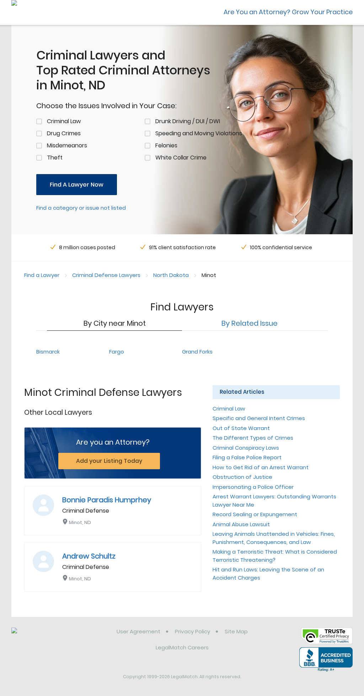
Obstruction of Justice (242, 477)
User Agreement (138, 631)
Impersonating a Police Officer (253, 487)
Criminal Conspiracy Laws (246, 447)
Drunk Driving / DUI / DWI (187, 121)
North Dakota (171, 275)
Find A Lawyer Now (76, 184)
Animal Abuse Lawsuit (241, 524)
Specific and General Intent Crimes (259, 418)
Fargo (116, 351)
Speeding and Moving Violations (198, 133)
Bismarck (48, 351)
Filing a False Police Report (247, 457)
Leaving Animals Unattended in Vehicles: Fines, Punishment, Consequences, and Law (274, 538)
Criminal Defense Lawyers (106, 275)
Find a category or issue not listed (81, 207)
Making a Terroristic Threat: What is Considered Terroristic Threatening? (275, 556)
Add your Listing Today (109, 461)
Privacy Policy (192, 631)
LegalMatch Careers (182, 647)
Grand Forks (197, 351)
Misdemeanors (67, 145)
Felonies (166, 145)
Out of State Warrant (241, 428)
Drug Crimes (64, 133)
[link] (47, 637)
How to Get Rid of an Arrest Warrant (261, 467)
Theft (55, 157)
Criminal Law (64, 121)
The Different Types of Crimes (253, 437)
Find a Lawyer (41, 275)
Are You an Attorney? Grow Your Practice (288, 11)
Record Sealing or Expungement (255, 514)
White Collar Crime (181, 157)
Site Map (236, 631)
